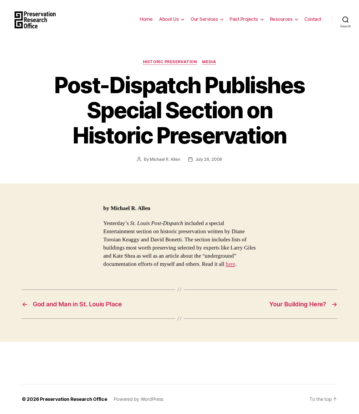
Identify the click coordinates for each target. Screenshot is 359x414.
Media (209, 61)
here (230, 264)
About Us (169, 19)
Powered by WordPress (139, 399)
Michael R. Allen (165, 159)
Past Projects (244, 19)
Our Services (204, 19)
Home (146, 19)
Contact (312, 19)
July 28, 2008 (208, 159)
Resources (281, 19)
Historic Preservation (170, 61)
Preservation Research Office (73, 399)
